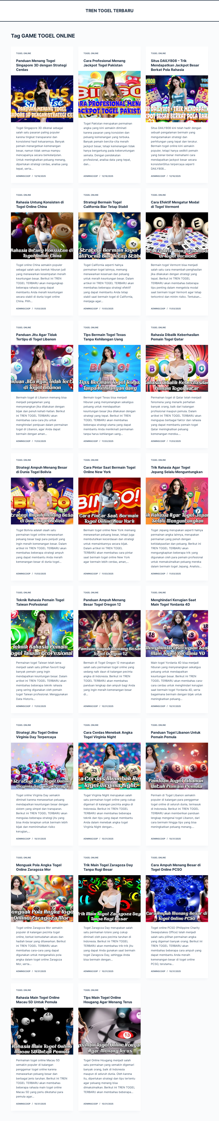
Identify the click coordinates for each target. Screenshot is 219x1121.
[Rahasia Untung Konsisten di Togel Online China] (42, 235)
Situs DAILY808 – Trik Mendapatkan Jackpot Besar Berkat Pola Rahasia (175, 65)
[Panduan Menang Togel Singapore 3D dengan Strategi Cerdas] (42, 98)
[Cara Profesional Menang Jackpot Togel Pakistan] (109, 94)
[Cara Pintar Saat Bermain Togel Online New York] (109, 501)
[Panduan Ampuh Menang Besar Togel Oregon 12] (109, 633)
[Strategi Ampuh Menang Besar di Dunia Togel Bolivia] (42, 501)
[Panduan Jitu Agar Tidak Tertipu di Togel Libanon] (42, 368)
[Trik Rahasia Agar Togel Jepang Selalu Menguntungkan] (177, 501)
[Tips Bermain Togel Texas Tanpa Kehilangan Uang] (109, 368)
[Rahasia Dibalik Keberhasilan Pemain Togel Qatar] (177, 368)
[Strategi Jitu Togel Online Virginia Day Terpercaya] (42, 766)
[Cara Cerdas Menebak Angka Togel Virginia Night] (109, 766)
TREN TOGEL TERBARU (109, 10)
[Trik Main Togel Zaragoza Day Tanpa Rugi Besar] (109, 898)
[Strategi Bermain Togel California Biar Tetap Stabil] (109, 235)
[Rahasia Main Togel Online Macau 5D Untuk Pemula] (42, 1031)
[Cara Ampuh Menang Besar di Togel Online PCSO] (177, 898)
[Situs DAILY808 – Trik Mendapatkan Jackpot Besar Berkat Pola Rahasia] (177, 98)
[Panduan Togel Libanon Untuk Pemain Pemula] (177, 766)
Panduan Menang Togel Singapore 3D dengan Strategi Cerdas (41, 65)
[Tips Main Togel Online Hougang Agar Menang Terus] (109, 1031)
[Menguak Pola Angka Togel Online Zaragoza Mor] (42, 898)
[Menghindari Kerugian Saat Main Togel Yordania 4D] (177, 633)
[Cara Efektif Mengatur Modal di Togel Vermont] (177, 235)
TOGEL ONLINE (23, 53)
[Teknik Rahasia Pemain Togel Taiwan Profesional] (42, 633)
